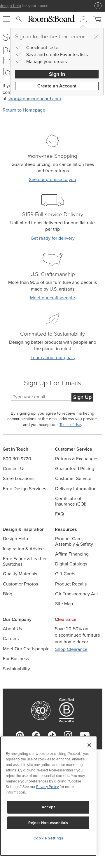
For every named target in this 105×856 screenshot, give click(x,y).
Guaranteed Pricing (74, 468)
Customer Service (73, 478)
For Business (16, 659)
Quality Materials (20, 574)
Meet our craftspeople (52, 298)
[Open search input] (19, 19)
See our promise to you (52, 179)
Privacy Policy (47, 786)
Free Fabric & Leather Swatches (25, 561)
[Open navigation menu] (6, 19)
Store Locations (18, 478)
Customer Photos (20, 584)
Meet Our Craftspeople (26, 649)
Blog (7, 594)
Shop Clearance (71, 649)
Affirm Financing (72, 554)
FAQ (59, 514)
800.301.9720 (17, 459)
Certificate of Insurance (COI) (70, 501)
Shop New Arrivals (53, 6)
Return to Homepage (24, 110)
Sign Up (82, 397)
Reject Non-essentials (48, 822)
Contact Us (14, 468)
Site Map (64, 604)
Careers (11, 638)
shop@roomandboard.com (34, 98)
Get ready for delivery (53, 238)
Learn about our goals (53, 357)
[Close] (96, 36)
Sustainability (16, 669)
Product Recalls (71, 584)
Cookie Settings (48, 838)
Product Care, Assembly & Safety (74, 541)
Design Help (15, 539)
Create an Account (56, 86)
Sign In (57, 74)
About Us (12, 629)
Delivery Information (76, 489)
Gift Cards (65, 574)
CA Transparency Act (76, 594)
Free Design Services (24, 489)
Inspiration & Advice (23, 549)
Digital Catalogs (71, 564)
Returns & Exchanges (76, 459)
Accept (48, 807)
